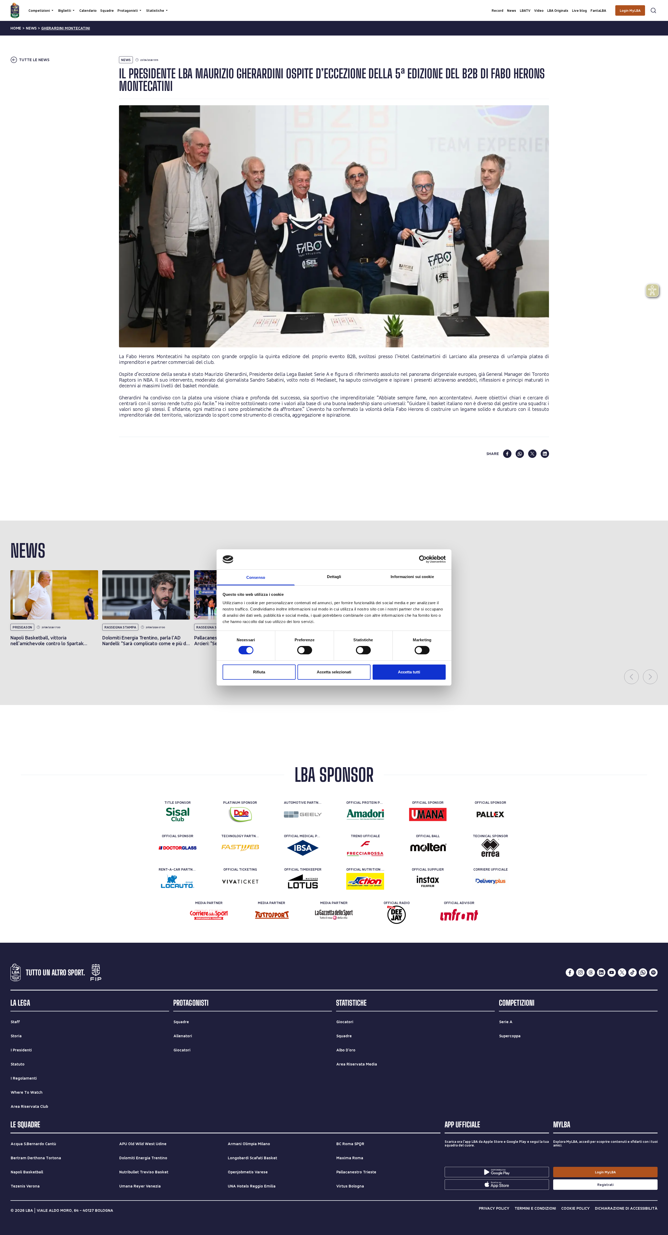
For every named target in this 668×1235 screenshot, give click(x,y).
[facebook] (507, 454)
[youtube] (611, 972)
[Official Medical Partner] (303, 848)
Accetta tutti (409, 672)
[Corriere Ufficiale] (490, 881)
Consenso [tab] (255, 577)
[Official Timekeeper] (303, 881)
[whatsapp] (520, 454)
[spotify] (653, 972)
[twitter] (532, 454)
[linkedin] (545, 454)
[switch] (304, 650)
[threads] (591, 972)
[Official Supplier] (428, 881)
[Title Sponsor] (177, 814)
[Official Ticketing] (240, 881)
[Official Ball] (428, 848)
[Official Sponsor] (428, 814)
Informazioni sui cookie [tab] (412, 576)
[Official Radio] (396, 915)
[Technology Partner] (240, 848)
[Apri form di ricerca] (653, 10)
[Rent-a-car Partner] (177, 881)
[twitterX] (622, 972)
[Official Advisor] (459, 915)
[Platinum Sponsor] (240, 814)
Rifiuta (259, 672)
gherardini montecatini (65, 28)
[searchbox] (334, 6)
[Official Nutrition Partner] (365, 881)
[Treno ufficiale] (365, 848)
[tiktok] (632, 972)
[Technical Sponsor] (490, 848)
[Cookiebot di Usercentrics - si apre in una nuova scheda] (423, 559)
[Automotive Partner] (303, 814)
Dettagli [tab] (334, 576)
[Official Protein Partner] (365, 814)
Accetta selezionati (334, 672)
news (31, 28)
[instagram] (580, 972)
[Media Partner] (209, 915)
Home (15, 28)
